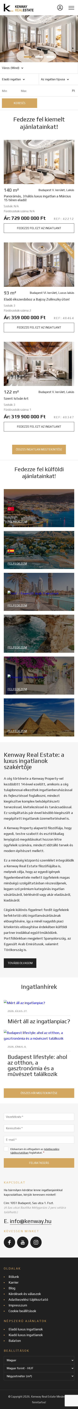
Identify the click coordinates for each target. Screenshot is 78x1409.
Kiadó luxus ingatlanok (26, 1335)
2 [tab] (39, 57)
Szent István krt (16, 398)
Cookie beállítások (22, 1311)
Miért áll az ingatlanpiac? (39, 1021)
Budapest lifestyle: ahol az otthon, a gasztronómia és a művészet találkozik (37, 1065)
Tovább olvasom (20, 963)
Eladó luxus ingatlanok (26, 1329)
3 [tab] (50, 57)
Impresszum (18, 1305)
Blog (12, 1288)
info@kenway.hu (30, 1221)
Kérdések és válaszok (25, 1294)
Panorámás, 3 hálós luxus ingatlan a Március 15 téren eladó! (37, 198)
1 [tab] (27, 57)
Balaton (15, 1341)
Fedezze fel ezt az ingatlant (39, 228)
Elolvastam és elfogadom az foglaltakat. (34, 1151)
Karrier (14, 1282)
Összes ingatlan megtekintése (39, 449)
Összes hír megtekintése (39, 1093)
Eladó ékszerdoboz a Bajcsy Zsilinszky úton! (37, 299)
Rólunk (14, 1277)
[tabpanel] (39, 38)
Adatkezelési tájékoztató (28, 1299)
